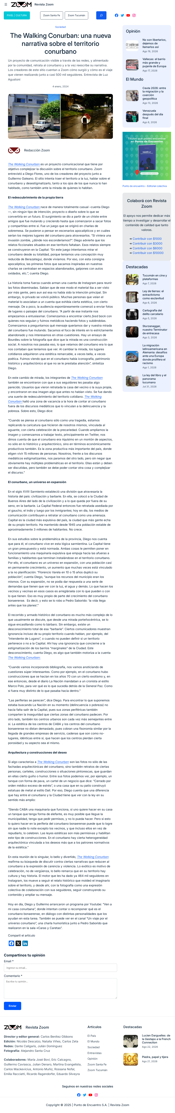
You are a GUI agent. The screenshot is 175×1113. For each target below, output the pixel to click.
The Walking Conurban (87, 377)
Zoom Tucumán (76, 15)
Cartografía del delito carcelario (153, 312)
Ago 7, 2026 (149, 283)
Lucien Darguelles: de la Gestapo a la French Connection (156, 1039)
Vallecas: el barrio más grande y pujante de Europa (154, 62)
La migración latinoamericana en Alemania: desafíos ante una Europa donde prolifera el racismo (155, 354)
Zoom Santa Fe (51, 15)
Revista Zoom (37, 1027)
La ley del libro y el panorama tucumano (154, 378)
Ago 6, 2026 (150, 302)
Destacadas (137, 266)
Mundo (136, 79)
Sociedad (60, 26)
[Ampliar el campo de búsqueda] (101, 15)
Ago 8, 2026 (150, 122)
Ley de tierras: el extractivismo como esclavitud (153, 294)
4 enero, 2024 (60, 86)
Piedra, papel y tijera (155, 1057)
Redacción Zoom (37, 150)
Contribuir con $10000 (148, 253)
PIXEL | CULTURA (17, 15)
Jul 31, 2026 (150, 386)
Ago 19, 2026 (150, 51)
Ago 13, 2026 (150, 102)
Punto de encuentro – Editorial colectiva (145, 186)
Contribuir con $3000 (147, 243)
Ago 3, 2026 (150, 337)
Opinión (133, 31)
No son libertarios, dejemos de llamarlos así (154, 43)
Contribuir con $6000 (147, 248)
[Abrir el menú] (6, 4)
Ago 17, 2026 (150, 70)
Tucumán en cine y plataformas (155, 277)
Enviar (12, 1005)
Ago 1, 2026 (149, 367)
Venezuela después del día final (153, 114)
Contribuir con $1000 (147, 238)
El (128, 79)
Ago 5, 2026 (150, 318)
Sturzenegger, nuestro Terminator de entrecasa (155, 329)
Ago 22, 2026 (150, 1046)
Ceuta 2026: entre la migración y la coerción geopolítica (154, 93)
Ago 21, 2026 (149, 1061)
